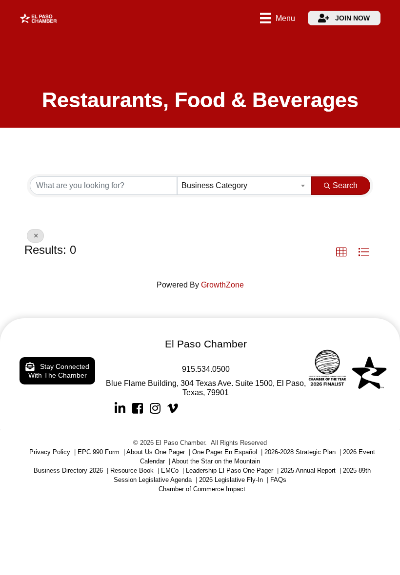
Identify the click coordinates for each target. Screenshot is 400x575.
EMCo (170, 470)
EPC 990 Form (99, 452)
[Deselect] (35, 236)
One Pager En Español (224, 452)
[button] (341, 252)
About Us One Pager (155, 452)
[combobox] (244, 185)
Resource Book (132, 470)
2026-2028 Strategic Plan (300, 452)
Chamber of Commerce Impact (202, 489)
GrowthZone (222, 285)
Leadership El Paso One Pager (229, 470)
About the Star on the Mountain (216, 461)
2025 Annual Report (308, 470)
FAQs (278, 479)
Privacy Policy (49, 452)
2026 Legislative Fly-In (231, 479)
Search (345, 185)
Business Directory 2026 (68, 470)
